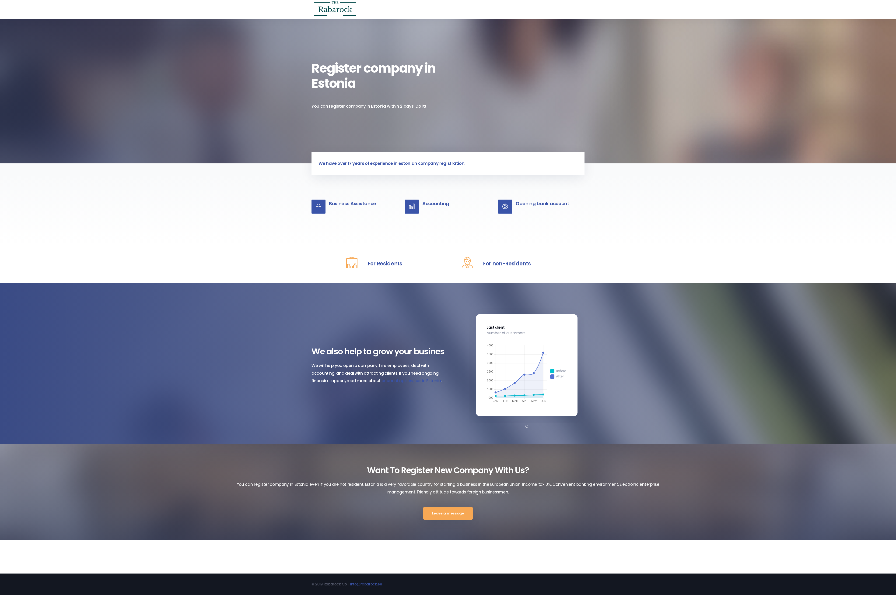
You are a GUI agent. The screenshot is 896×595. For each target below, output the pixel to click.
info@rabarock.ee (366, 584)
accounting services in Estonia (411, 381)
